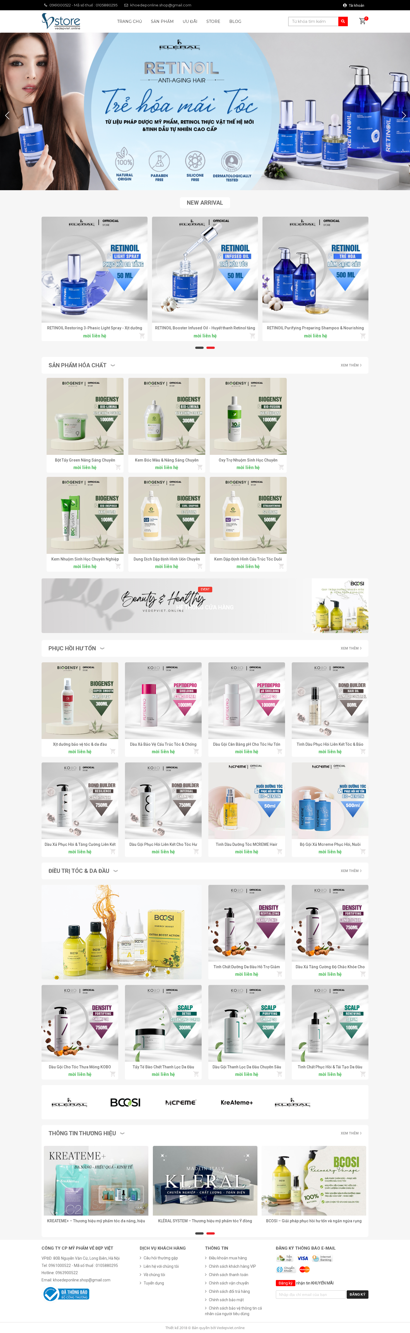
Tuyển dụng (154, 1283)
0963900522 (67, 1273)
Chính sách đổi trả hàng (229, 1291)
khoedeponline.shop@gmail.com (160, 5)
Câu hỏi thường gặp (161, 1258)
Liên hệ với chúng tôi (161, 1266)
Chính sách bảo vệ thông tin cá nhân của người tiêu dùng (233, 1311)
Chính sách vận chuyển (229, 1283)
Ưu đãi (190, 21)
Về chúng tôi (154, 1274)
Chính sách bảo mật (226, 1300)
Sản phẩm (162, 21)
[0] (362, 22)
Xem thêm (350, 365)
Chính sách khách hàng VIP (232, 1266)
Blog (235, 21)
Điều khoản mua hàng (228, 1258)
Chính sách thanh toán (228, 1274)
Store (213, 21)
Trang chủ (129, 21)
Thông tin (216, 1248)
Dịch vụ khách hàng (163, 1248)
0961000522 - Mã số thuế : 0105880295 (83, 5)
